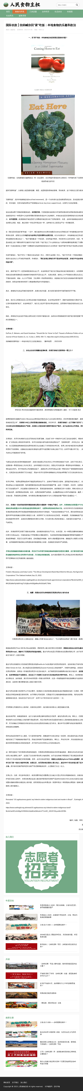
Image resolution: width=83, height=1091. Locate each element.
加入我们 (24, 1082)
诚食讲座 (22, 16)
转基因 (70, 11)
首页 (8, 11)
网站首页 (7, 1082)
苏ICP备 (57, 1086)
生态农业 (58, 11)
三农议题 (33, 11)
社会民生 (9, 16)
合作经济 (45, 11)
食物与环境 (19, 11)
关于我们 (15, 1082)
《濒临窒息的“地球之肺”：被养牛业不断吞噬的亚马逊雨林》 (38, 698)
